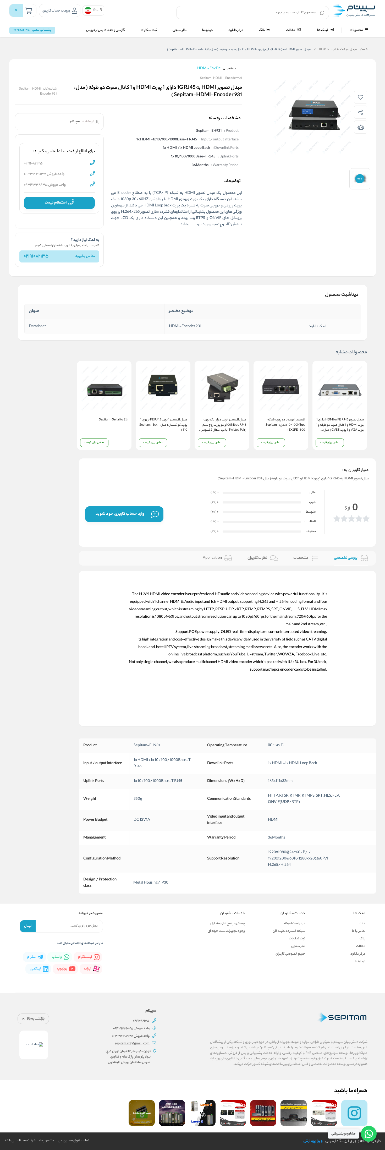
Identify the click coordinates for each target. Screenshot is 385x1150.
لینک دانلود (317, 327)
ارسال (27, 926)
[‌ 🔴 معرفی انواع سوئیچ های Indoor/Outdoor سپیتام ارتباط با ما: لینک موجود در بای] (293, 1113)
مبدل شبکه (348, 49)
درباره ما (207, 30)
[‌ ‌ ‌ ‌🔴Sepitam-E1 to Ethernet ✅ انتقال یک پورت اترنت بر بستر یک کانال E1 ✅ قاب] (324, 1113)
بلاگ (262, 30)
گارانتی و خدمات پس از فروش (105, 30)
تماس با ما (358, 931)
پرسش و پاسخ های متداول (227, 923)
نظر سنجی (179, 30)
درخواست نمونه (294, 923)
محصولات (357, 30)
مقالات (291, 30)
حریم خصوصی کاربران (290, 954)
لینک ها (323, 30)
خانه (363, 49)
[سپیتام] (353, 10)
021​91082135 (36, 256)
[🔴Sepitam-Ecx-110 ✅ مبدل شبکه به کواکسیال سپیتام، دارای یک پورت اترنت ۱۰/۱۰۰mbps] (233, 1113)
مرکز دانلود (235, 30)
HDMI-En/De (326, 49)
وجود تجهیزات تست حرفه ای (226, 931)
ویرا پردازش (313, 1141)
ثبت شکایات (149, 30)
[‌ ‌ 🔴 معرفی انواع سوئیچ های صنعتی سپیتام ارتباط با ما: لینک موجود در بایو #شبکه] (263, 1113)
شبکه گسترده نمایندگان (289, 931)
